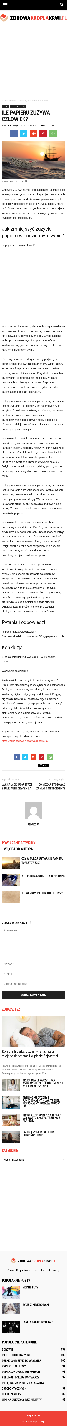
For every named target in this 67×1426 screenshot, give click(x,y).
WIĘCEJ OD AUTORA (18, 849)
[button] (62, 5)
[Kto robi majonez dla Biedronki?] (11, 880)
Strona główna (9, 100)
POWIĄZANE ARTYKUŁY (18, 843)
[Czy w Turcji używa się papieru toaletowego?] (11, 863)
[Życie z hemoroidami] (11, 1308)
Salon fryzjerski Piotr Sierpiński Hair (38, 1133)
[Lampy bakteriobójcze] (11, 1327)
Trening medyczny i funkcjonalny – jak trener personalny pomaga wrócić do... (41, 1102)
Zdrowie (7, 1349)
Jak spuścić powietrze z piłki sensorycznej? (17, 786)
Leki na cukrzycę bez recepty (22, 1399)
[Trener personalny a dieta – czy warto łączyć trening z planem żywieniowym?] (11, 1120)
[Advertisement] (33, 61)
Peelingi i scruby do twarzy (20, 1377)
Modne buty (30, 1287)
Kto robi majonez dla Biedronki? (43, 876)
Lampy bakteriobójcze (38, 1322)
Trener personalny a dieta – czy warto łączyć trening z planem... (42, 1117)
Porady (5, 106)
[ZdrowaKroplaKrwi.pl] (33, 18)
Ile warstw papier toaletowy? (42, 893)
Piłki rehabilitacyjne (16, 1355)
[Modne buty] (11, 1292)
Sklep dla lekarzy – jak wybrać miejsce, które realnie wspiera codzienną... (43, 1083)
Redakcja (13, 125)
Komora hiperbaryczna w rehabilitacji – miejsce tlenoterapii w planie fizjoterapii (30, 1053)
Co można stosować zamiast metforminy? (50, 786)
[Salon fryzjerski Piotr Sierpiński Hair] (11, 1137)
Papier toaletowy (18, 106)
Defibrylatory (11, 1394)
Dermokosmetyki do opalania (21, 1360)
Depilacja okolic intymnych (21, 1372)
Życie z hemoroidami (36, 1304)
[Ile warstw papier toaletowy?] (11, 897)
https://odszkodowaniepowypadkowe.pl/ (25, 740)
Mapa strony (33, 1415)
